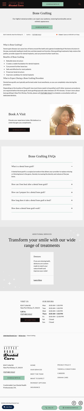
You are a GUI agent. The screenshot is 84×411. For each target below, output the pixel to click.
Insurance (35, 387)
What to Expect (37, 378)
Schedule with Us (52, 4)
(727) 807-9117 (36, 34)
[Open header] (4, 4)
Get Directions (30, 320)
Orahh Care (63, 377)
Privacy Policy (64, 365)
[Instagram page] (81, 403)
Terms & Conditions (67, 369)
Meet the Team (36, 374)
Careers (61, 373)
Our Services (36, 370)
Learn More (38, 280)
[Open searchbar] (79, 4)
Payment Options (38, 383)
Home (32, 365)
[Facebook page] (74, 403)
